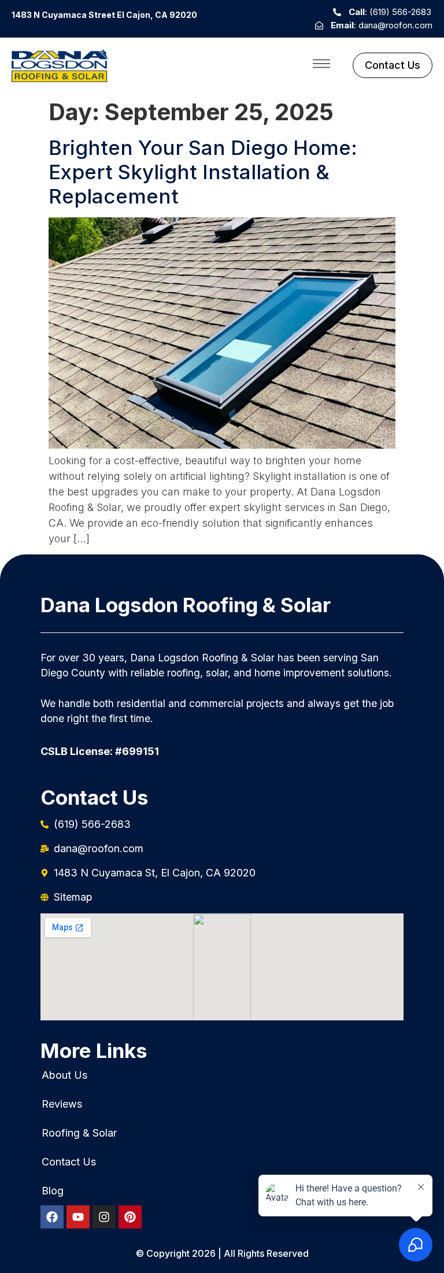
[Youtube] (78, 1216)
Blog (53, 1191)
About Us (64, 1075)
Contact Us (69, 1162)
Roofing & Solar (79, 1133)
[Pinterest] (130, 1216)
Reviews (62, 1104)
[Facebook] (52, 1216)
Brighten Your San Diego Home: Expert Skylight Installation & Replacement (203, 171)
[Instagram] (104, 1216)
